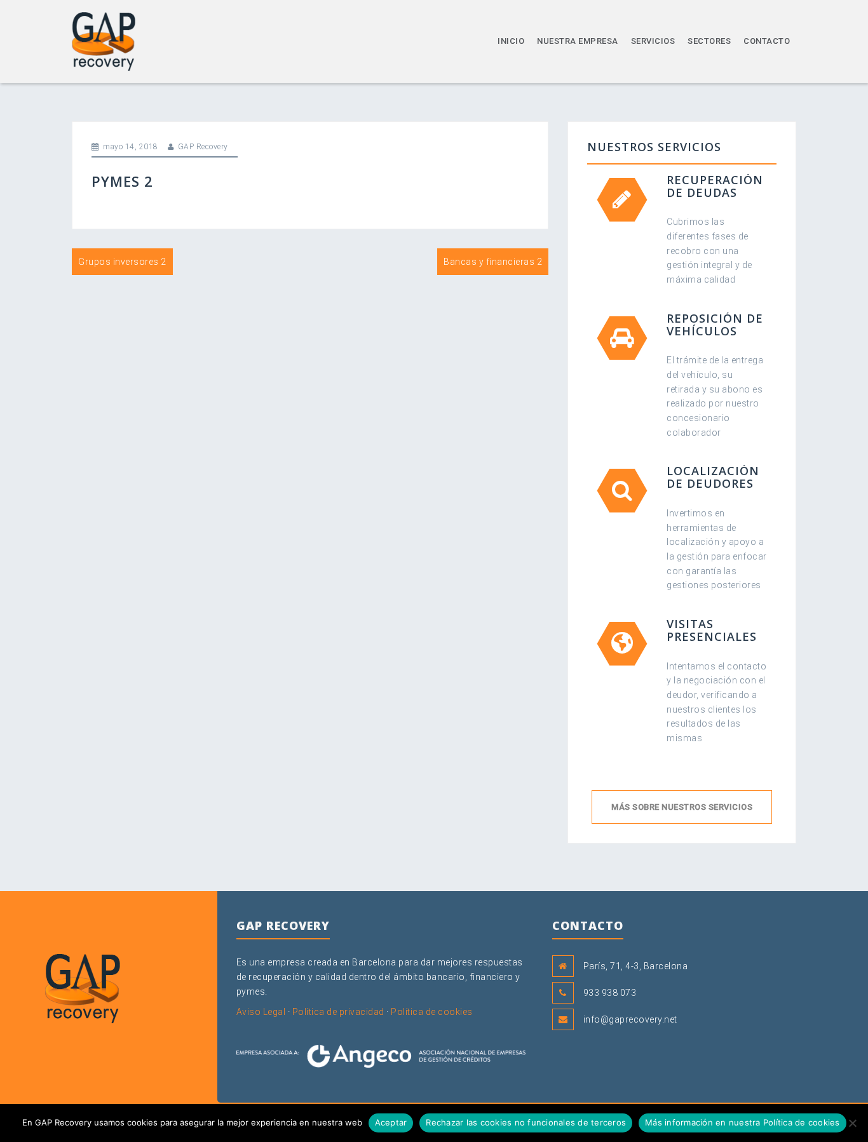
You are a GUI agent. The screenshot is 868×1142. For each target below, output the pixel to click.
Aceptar (391, 1122)
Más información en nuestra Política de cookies (742, 1122)
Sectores (709, 41)
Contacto (766, 41)
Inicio (511, 41)
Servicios (653, 41)
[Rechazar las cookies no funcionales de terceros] (852, 1123)
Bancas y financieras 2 (493, 262)
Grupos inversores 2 (122, 262)
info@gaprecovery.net (630, 1019)
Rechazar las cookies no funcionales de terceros (526, 1122)
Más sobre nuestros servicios (681, 807)
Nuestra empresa (577, 41)
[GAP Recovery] (103, 41)
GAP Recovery (203, 146)
